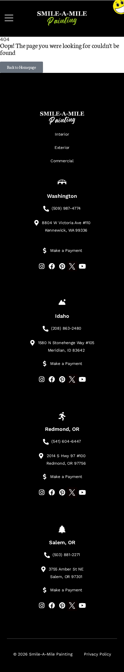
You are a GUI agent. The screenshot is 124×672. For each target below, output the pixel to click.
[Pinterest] (62, 266)
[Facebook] (52, 266)
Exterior (62, 147)
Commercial (62, 160)
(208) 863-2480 (66, 328)
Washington (62, 196)
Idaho (62, 316)
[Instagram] (42, 266)
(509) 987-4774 (66, 208)
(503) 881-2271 (66, 554)
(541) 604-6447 (66, 441)
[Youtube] (82, 266)
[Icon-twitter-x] (72, 266)
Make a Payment (66, 250)
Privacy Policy (97, 654)
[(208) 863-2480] (45, 329)
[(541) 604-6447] (46, 442)
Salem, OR (62, 542)
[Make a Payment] (45, 251)
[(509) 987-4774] (46, 209)
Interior (62, 134)
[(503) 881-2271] (47, 555)
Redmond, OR (62, 429)
